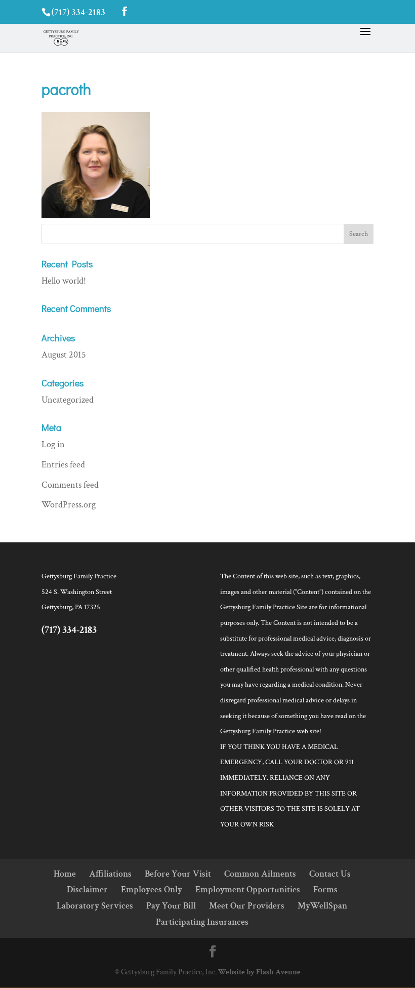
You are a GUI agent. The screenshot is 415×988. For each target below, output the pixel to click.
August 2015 (64, 355)
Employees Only (151, 889)
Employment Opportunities (247, 889)
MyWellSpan (322, 906)
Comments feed (70, 485)
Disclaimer (87, 889)
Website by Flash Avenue (259, 972)
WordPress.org (69, 504)
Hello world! (64, 281)
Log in (53, 444)
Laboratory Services (95, 906)
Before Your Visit (178, 874)
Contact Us (330, 874)
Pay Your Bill (171, 906)
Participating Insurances (202, 922)
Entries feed (63, 464)
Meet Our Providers (246, 906)
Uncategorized (68, 400)
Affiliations (110, 874)
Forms (325, 889)
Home (65, 874)
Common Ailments (260, 874)
